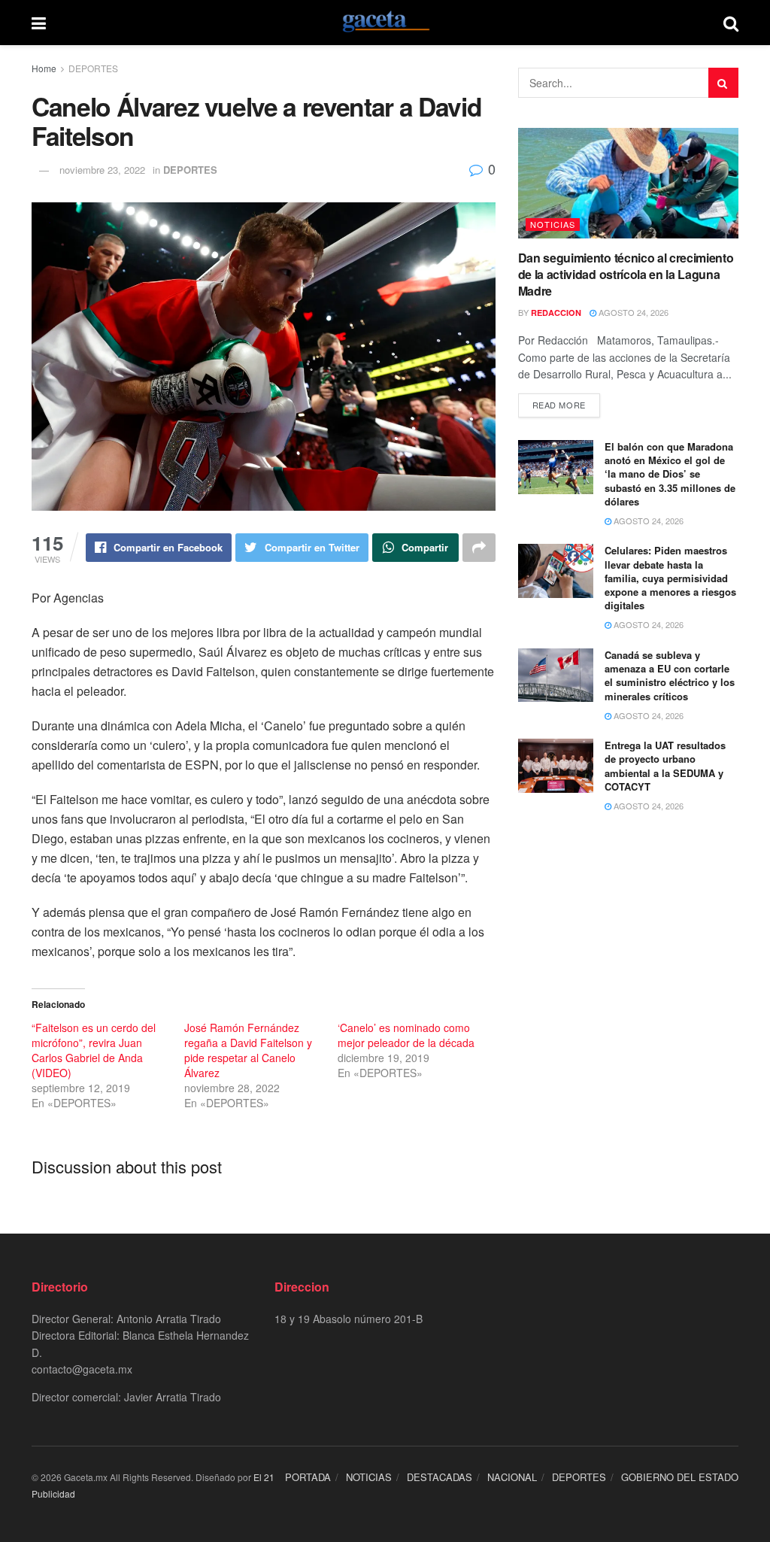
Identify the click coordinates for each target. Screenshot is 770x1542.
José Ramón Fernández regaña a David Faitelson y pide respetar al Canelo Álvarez (248, 1050)
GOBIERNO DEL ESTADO (679, 1477)
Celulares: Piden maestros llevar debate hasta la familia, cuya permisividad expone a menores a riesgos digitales (670, 577)
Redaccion (556, 312)
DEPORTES (93, 68)
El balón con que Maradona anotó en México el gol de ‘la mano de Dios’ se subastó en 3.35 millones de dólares (670, 473)
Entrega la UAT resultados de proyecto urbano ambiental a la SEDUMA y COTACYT (665, 766)
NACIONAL (512, 1477)
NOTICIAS (552, 224)
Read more (559, 405)
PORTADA (308, 1477)
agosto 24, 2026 (632, 312)
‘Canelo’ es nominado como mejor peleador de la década (406, 1035)
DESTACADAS (439, 1477)
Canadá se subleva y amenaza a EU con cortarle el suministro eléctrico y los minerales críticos (670, 675)
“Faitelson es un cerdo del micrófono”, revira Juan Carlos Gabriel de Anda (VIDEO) (94, 1050)
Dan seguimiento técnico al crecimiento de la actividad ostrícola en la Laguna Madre (626, 274)
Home (44, 68)
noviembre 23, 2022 (102, 169)
